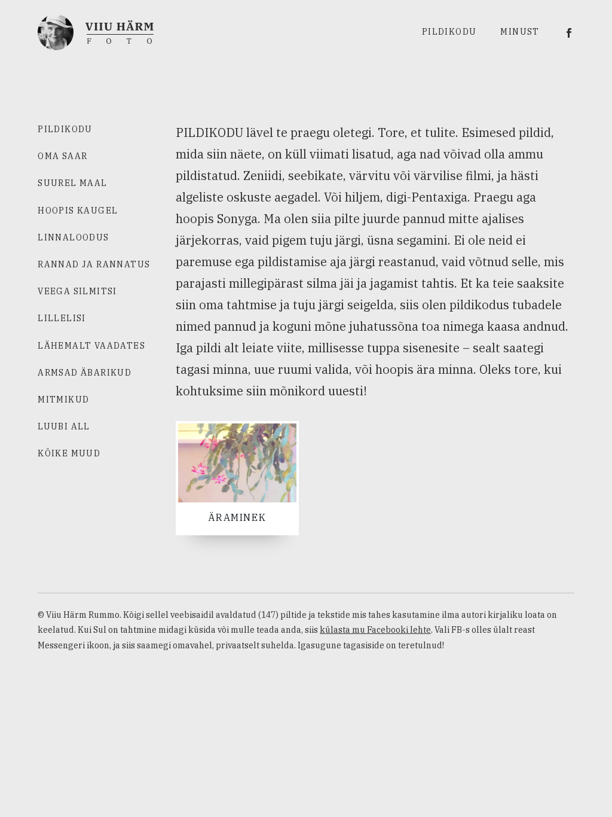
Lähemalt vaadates (91, 345)
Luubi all (64, 426)
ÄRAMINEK (237, 517)
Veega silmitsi (77, 291)
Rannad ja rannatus (94, 264)
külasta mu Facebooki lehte (375, 629)
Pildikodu (449, 31)
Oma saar (62, 156)
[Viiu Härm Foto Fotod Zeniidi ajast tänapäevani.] (96, 31)
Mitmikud (63, 399)
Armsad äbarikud (84, 372)
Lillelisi (62, 318)
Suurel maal (72, 183)
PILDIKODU (65, 129)
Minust (519, 31)
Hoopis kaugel (78, 210)
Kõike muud (69, 453)
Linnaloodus (73, 237)
